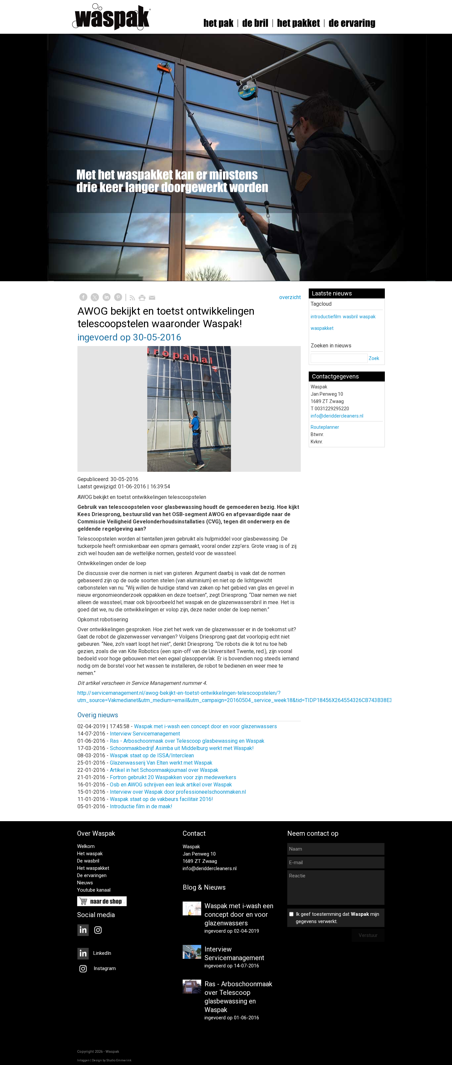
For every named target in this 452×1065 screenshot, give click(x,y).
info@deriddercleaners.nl (337, 416)
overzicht (290, 297)
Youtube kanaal (94, 890)
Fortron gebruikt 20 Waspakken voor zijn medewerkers (173, 777)
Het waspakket (93, 868)
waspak (367, 316)
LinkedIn (101, 953)
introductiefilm (326, 316)
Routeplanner (325, 427)
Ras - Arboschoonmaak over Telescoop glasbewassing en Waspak (187, 741)
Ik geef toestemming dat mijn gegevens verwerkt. (337, 917)
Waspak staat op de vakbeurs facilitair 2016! (161, 799)
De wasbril (88, 861)
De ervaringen (92, 875)
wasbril (350, 316)
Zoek (374, 358)
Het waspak (90, 854)
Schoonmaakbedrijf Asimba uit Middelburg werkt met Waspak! (182, 748)
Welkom (86, 846)
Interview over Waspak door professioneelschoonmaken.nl (178, 792)
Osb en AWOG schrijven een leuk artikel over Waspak (171, 784)
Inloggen (83, 1060)
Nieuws (85, 883)
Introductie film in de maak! (141, 806)
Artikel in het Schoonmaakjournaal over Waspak (164, 770)
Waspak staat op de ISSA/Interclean (152, 755)
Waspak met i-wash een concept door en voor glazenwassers (205, 726)
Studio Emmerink (118, 1060)
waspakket (322, 328)
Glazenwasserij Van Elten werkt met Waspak (161, 763)
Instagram (104, 968)
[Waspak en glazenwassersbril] (189, 409)
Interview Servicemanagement (145, 734)
